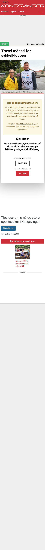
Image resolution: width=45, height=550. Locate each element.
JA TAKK (22, 173)
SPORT (4, 44)
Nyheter (4, 12)
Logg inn (22, 163)
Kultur (21, 12)
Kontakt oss (8, 228)
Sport (13, 12)
